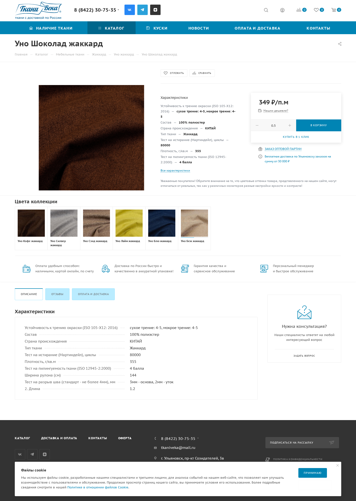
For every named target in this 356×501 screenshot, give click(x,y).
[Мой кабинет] (282, 11)
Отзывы (57, 294)
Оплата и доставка (93, 294)
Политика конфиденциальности (297, 459)
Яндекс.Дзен (155, 10)
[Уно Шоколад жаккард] (91, 137)
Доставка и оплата (59, 438)
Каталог (22, 438)
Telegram (142, 10)
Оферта (125, 438)
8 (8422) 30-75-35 (95, 10)
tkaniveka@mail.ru (178, 447)
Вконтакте (129, 10)
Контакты (97, 438)
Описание (29, 294)
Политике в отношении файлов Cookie (97, 487)
